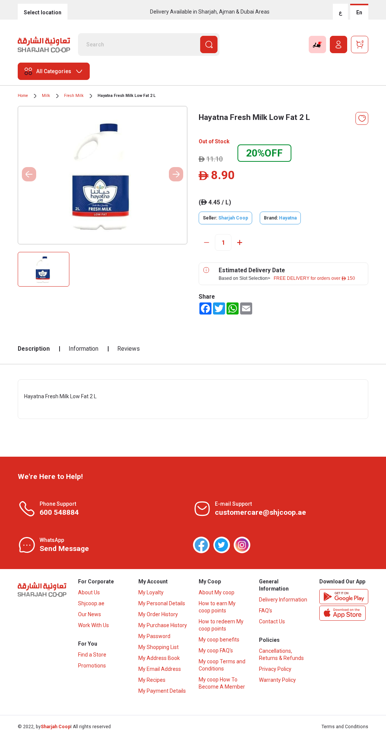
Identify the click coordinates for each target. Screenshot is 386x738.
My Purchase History (162, 625)
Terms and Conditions (345, 726)
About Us (89, 592)
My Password (154, 636)
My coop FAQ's (216, 650)
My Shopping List (158, 647)
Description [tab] (34, 348)
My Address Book (159, 658)
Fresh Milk (74, 95)
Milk (46, 95)
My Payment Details (162, 691)
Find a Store (92, 655)
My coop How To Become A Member (222, 683)
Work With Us (93, 625)
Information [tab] (83, 348)
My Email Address (159, 669)
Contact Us (272, 621)
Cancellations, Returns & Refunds (281, 654)
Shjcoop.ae (91, 603)
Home (23, 95)
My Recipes (151, 680)
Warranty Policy (277, 680)
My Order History (158, 614)
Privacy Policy (275, 669)
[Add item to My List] (361, 118)
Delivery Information (283, 600)
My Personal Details (161, 603)
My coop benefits (219, 640)
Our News (89, 614)
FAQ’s (265, 611)
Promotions (92, 666)
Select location (42, 12)
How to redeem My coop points (221, 625)
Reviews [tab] (128, 348)
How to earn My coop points (217, 607)
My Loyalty (151, 592)
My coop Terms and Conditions (222, 665)
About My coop (216, 592)
